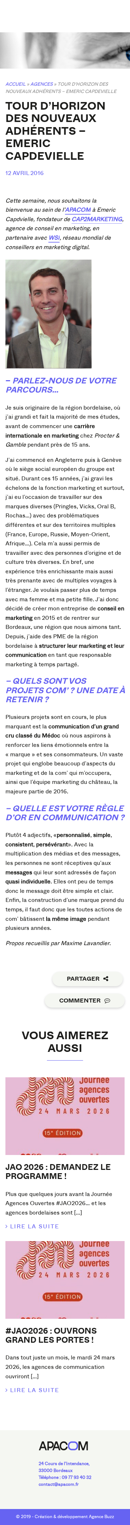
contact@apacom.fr (59, 1484)
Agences (41, 84)
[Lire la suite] (65, 1116)
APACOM (78, 210)
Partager (83, 979)
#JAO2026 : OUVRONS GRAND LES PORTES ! (51, 1336)
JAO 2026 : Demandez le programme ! (58, 1172)
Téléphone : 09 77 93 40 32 (65, 1477)
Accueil (15, 84)
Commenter (80, 1001)
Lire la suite (34, 1226)
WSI (54, 237)
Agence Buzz (101, 1517)
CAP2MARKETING (97, 219)
